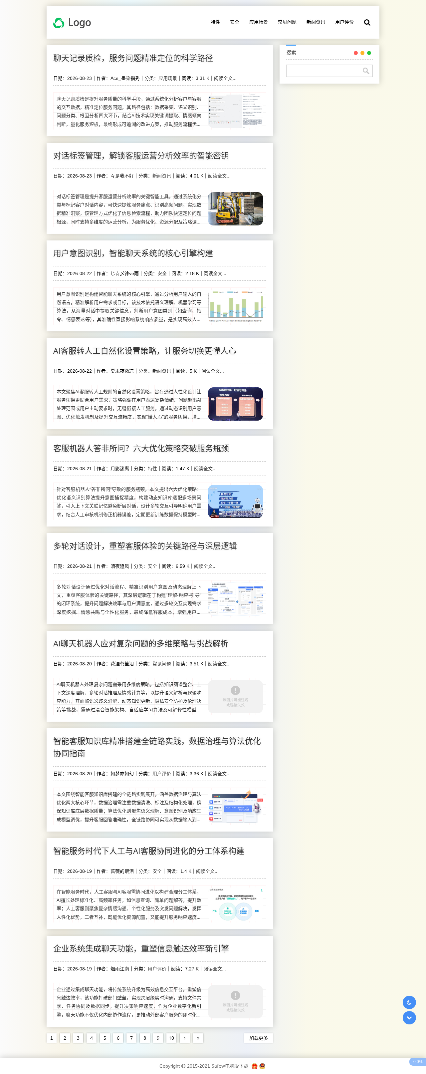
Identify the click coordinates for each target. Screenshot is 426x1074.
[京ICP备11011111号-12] (255, 1066)
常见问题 (287, 22)
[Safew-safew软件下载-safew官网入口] (74, 22)
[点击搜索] (367, 22)
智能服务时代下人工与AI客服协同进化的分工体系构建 (148, 850)
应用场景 (258, 22)
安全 (234, 22)
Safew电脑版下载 (230, 1066)
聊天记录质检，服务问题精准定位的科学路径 (133, 57)
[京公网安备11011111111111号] (262, 1066)
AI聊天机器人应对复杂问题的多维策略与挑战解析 (140, 643)
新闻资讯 (316, 22)
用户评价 (344, 22)
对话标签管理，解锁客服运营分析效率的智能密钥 (141, 155)
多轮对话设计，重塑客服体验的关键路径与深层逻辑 (145, 545)
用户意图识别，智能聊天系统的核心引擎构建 (133, 252)
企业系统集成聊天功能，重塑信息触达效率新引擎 (141, 948)
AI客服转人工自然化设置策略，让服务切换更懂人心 (144, 350)
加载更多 (258, 1038)
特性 (215, 22)
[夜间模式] (409, 1002)
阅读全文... (225, 78)
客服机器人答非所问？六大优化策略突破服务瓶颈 (141, 448)
